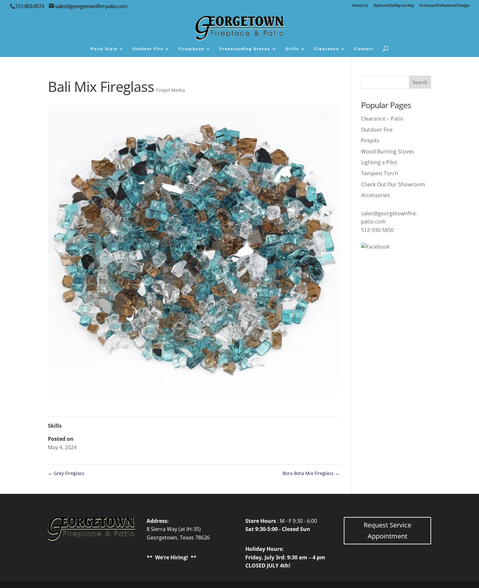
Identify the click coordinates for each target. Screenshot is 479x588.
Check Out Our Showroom (393, 184)
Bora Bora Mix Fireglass (311, 473)
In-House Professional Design (444, 5)
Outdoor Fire (148, 49)
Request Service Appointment (387, 530)
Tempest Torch (379, 173)
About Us (360, 5)
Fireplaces (192, 49)
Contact (363, 49)
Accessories (375, 195)
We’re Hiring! (171, 557)
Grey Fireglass (66, 473)
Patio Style (104, 49)
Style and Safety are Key (393, 5)
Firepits (370, 140)
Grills (292, 49)
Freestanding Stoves (245, 49)
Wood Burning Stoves (387, 151)
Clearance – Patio (382, 118)
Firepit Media (170, 90)
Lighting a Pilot (379, 162)
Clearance (326, 49)
